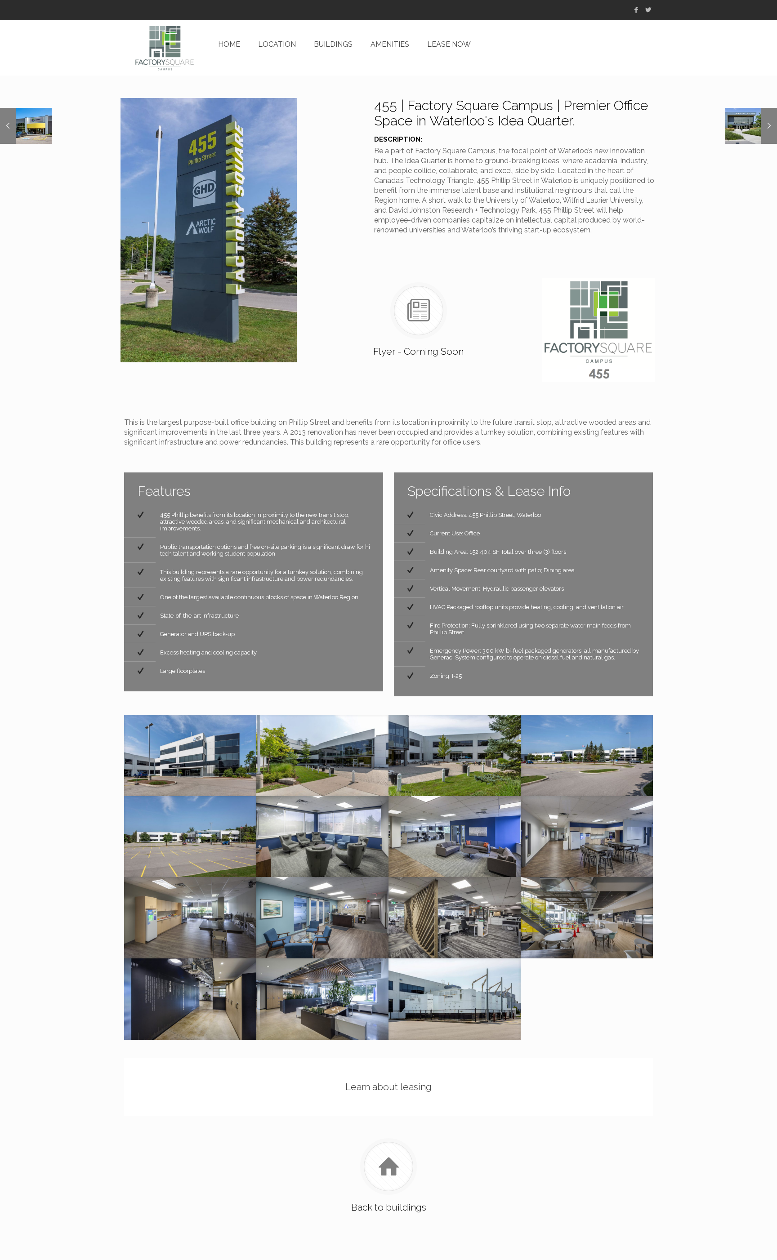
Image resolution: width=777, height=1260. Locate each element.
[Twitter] (648, 10)
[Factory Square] (164, 48)
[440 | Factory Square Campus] (26, 126)
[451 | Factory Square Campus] (751, 126)
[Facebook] (636, 10)
